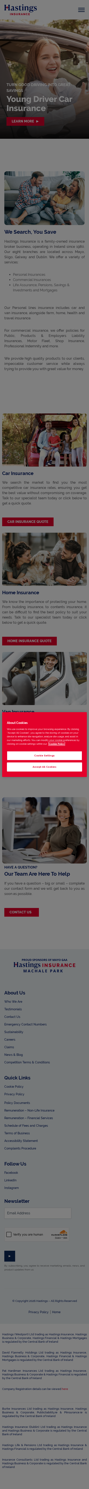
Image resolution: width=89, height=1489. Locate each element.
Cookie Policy (57, 743)
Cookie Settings (44, 755)
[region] (44, 744)
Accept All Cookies (44, 766)
